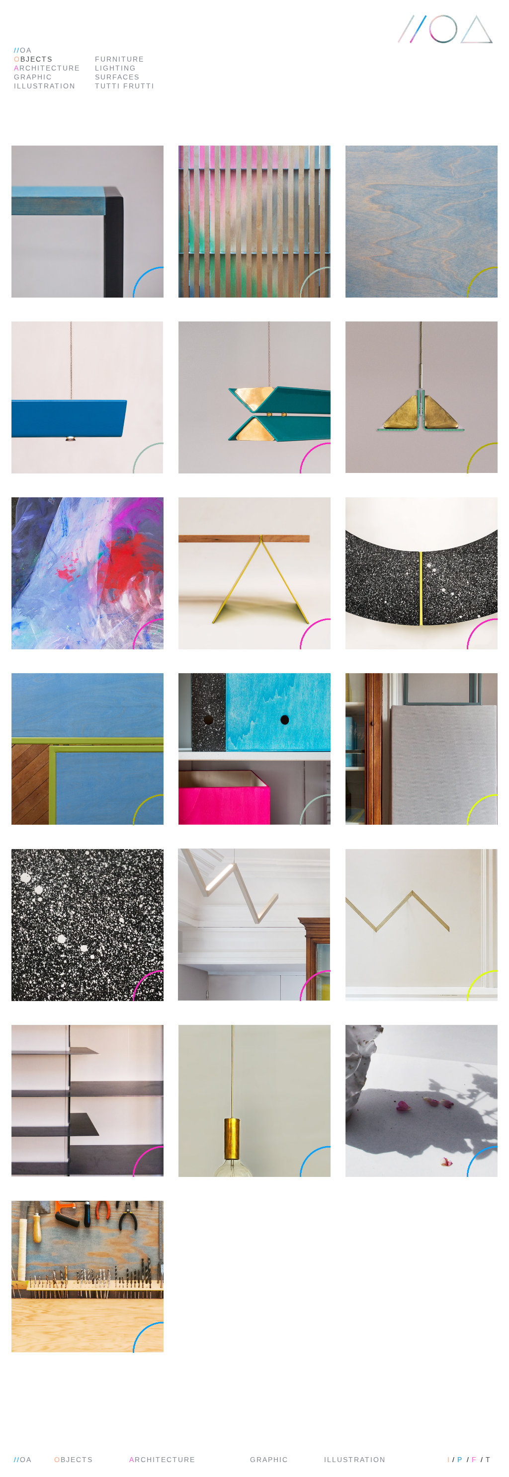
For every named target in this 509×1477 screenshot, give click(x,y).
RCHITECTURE (47, 68)
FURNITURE (119, 59)
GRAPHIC (33, 77)
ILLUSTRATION (45, 86)
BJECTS (33, 59)
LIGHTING (115, 68)
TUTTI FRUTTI (125, 86)
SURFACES (117, 77)
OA (23, 50)
